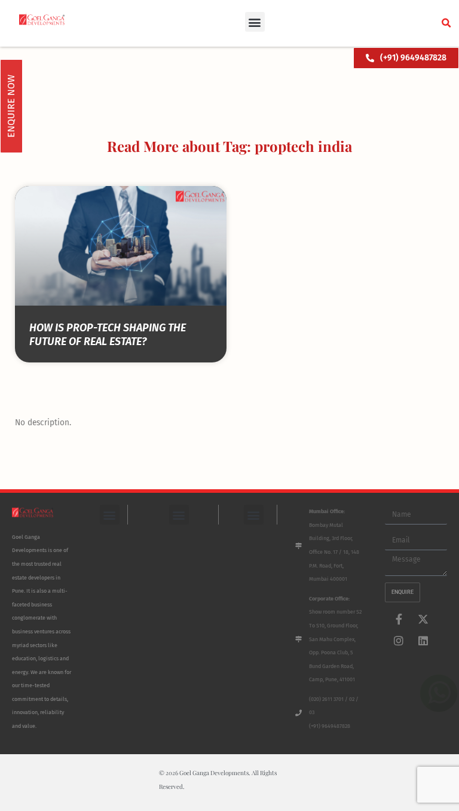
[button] (255, 22)
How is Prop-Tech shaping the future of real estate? (107, 334)
